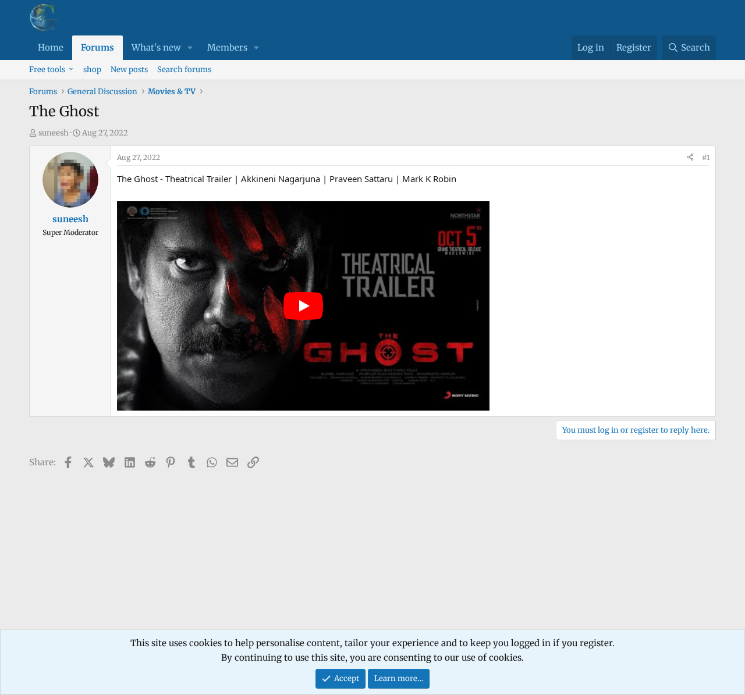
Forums (97, 47)
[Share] (690, 157)
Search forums (184, 69)
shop (92, 69)
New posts (129, 69)
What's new (156, 47)
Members (227, 47)
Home (50, 47)
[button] (190, 47)
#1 (705, 157)
